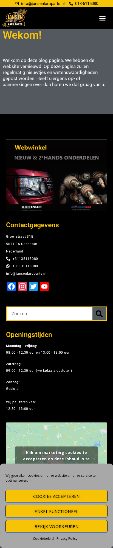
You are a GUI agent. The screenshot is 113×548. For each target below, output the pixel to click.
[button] (102, 18)
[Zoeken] (99, 313)
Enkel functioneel (56, 511)
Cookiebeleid (43, 538)
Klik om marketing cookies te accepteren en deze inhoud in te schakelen (56, 459)
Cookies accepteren (56, 496)
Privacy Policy (66, 538)
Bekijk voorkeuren (56, 526)
